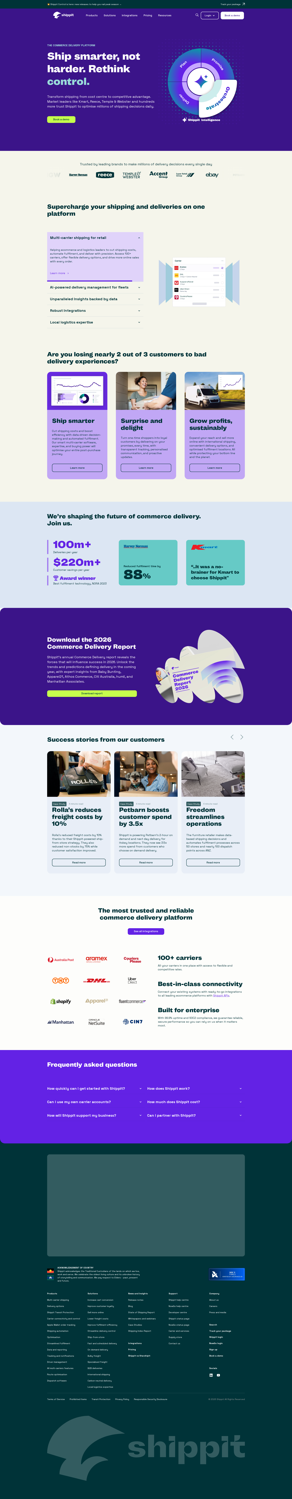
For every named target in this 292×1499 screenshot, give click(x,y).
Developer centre (178, 1312)
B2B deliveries (95, 1368)
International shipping (99, 1374)
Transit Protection (101, 1399)
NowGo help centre (178, 1306)
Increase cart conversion (100, 1300)
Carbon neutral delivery (100, 1380)
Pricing (148, 15)
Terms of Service (56, 1399)
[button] (92, 15)
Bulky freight (94, 1356)
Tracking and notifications (60, 1356)
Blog (130, 1306)
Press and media (217, 1312)
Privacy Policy (122, 1399)
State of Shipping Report (141, 1312)
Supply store (175, 1337)
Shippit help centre (179, 1300)
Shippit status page (179, 1318)
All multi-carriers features (60, 1368)
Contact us (174, 1343)
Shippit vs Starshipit (139, 1356)
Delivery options (55, 1306)
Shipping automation (57, 1331)
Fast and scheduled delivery (102, 1343)
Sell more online (96, 1312)
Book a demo (61, 119)
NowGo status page (179, 1325)
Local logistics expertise (100, 1387)
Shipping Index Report (139, 1331)
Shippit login (216, 1337)
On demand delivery (98, 1349)
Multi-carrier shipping (58, 1300)
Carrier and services (179, 1331)
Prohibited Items (78, 1399)
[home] (65, 16)
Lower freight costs (98, 1318)
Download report (92, 693)
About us (214, 1300)
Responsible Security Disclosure (150, 1399)
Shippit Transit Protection (60, 1312)
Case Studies (135, 1325)
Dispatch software (57, 1380)
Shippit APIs (221, 995)
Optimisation (53, 1337)
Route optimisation (57, 1374)
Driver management (57, 1362)
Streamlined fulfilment (58, 1343)
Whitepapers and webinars (142, 1318)
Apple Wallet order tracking (61, 1325)
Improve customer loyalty (101, 1306)
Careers (213, 1306)
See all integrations (146, 931)
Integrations (129, 15)
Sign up (213, 1349)
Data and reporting (57, 1349)
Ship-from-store (96, 1337)
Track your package (220, 1331)
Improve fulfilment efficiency (102, 1325)
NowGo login (216, 1343)
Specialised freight (97, 1362)
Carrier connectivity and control (63, 1318)
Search (213, 1324)
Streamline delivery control (101, 1331)
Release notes (135, 1300)
